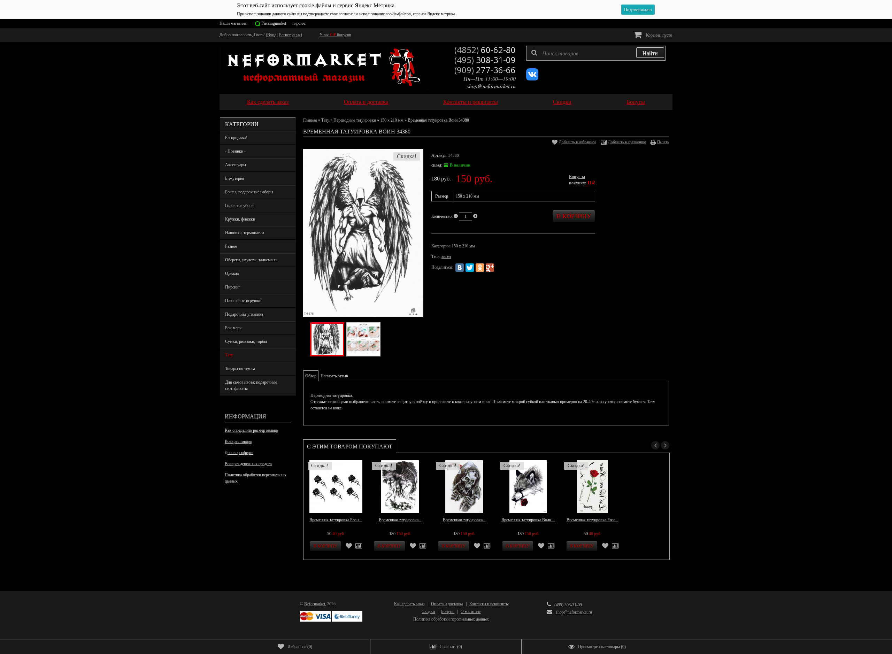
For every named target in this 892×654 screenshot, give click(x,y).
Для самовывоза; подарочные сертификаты (251, 385)
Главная (310, 120)
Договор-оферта (239, 452)
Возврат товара (238, 441)
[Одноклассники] (480, 267)
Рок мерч (233, 327)
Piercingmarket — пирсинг (283, 23)
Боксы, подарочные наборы (249, 192)
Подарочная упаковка (244, 314)
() (299, 646)
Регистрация (290, 34)
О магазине (470, 611)
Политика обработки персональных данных (255, 478)
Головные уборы (239, 205)
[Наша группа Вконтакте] (532, 79)
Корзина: (658, 35)
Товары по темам (240, 368)
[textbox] (596, 53)
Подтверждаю (638, 9)
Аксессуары (235, 164)
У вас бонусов (335, 34)
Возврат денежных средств (248, 463)
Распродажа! (236, 137)
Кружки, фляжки (240, 219)
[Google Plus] (490, 267)
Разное (231, 246)
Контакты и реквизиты (470, 102)
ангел (446, 256)
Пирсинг (232, 287)
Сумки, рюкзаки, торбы (246, 341)
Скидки (562, 102)
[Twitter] (470, 267)
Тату (229, 355)
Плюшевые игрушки (243, 300)
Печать (663, 142)
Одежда (232, 273)
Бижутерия (234, 178)
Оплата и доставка (366, 102)
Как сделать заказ (268, 102)
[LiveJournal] (500, 267)
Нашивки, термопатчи (244, 232)
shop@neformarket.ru (491, 86)
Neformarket (314, 603)
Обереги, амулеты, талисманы (251, 259)
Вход (271, 34)
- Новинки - (235, 151)
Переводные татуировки (354, 120)
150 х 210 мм (391, 120)
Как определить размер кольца (251, 430)
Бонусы (636, 102)
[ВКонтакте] (459, 267)
